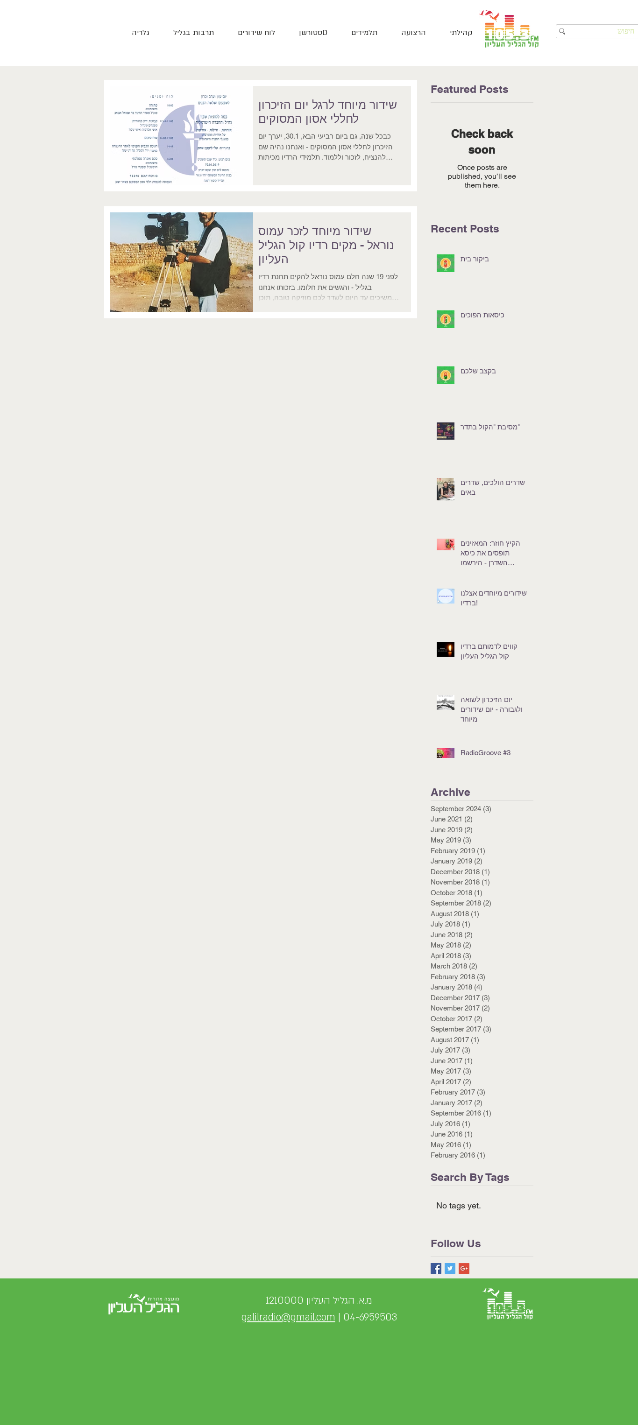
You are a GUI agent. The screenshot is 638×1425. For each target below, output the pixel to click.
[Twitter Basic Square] (450, 1268)
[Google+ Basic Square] (464, 1268)
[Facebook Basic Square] (436, 1268)
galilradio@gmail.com (288, 1317)
